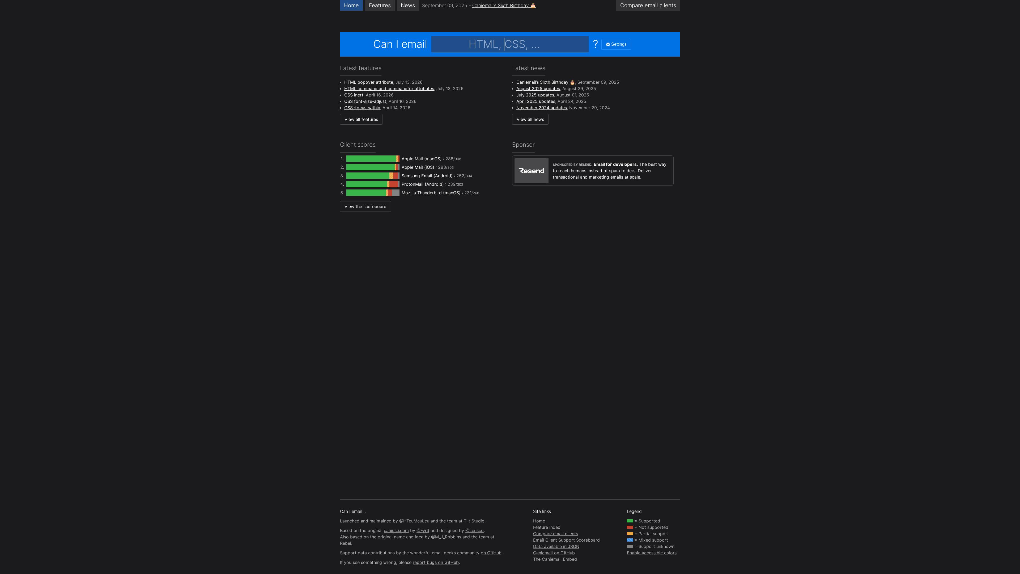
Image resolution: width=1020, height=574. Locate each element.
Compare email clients (555, 533)
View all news (530, 119)
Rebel (345, 543)
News (408, 5)
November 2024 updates (541, 107)
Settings (619, 44)
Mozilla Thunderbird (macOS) (432, 192)
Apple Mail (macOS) (422, 158)
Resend (585, 165)
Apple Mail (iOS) (419, 167)
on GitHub (491, 552)
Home (351, 5)
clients (648, 5)
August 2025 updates (538, 88)
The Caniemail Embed (555, 559)
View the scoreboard (365, 206)
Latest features (360, 68)
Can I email (400, 43)
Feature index (546, 527)
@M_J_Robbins (446, 536)
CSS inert (353, 95)
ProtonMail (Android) (423, 184)
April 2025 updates (535, 101)
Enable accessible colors (652, 552)
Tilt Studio (474, 521)
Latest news (528, 68)
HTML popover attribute (368, 82)
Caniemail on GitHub (554, 552)
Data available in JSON (556, 546)
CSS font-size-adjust (365, 101)
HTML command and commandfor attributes (389, 88)
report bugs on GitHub (436, 562)
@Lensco (474, 530)
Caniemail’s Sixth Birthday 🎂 (504, 5)
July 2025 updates (535, 95)
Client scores (358, 144)
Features (380, 5)
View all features (361, 119)
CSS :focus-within (362, 107)
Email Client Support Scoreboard (566, 540)
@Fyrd (422, 530)
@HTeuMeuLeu (414, 521)
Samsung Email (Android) (428, 175)
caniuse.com (396, 530)
